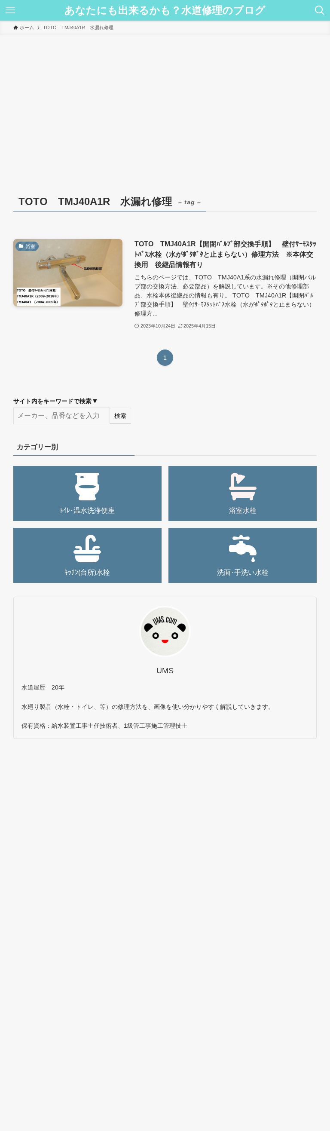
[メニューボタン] (10, 10)
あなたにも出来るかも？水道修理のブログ (165, 10)
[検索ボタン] (319, 10)
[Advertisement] (165, 100)
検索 (120, 415)
